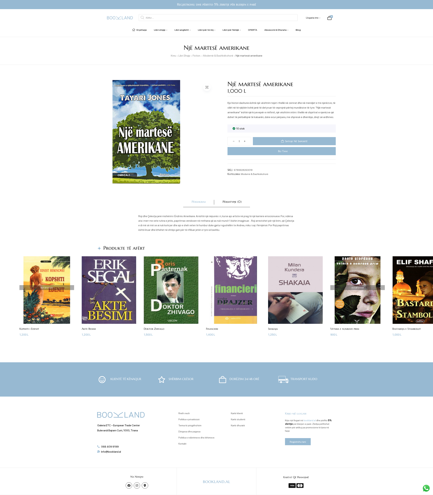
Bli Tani (282, 151)
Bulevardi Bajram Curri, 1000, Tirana (117, 430)
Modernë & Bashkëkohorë (218, 55)
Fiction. (197, 55)
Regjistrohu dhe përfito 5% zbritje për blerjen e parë (216, 4)
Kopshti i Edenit (29, 328)
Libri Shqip (184, 55)
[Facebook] (129, 485)
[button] (207, 87)
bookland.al (310, 420)
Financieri (212, 328)
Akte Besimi (89, 328)
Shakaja (273, 328)
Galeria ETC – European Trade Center (118, 425)
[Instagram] (137, 485)
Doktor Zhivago (154, 328)
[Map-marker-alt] (145, 485)
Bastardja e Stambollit (406, 328)
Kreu (173, 55)
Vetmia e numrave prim (344, 328)
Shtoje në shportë (296, 141)
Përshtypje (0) (232, 202)
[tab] (198, 202)
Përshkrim (199, 202)
